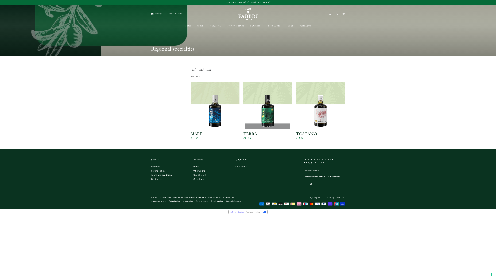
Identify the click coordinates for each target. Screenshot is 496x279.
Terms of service (202, 201)
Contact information (233, 201)
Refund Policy (158, 171)
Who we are (199, 171)
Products (155, 166)
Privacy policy (188, 201)
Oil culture (198, 179)
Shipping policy (217, 201)
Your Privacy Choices (253, 212)
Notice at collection (237, 212)
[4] (208, 70)
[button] (330, 14)
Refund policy (174, 201)
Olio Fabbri (162, 197)
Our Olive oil (199, 175)
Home (196, 166)
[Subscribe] (343, 170)
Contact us (156, 179)
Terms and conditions (161, 175)
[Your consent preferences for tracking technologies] (491, 274)
